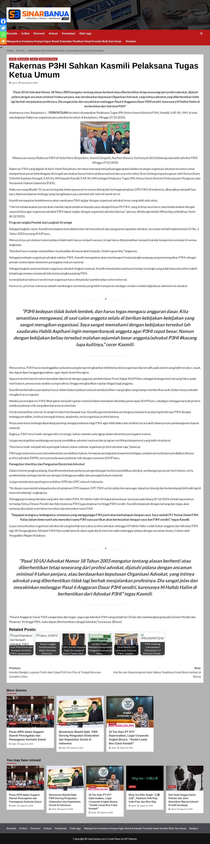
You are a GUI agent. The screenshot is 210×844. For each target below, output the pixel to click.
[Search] (201, 34)
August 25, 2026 (26, 744)
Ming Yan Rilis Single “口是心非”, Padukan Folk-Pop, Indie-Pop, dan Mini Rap (144, 798)
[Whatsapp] (3, 34)
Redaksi (131, 41)
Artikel (25, 33)
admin (14, 83)
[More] (3, 41)
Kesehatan (68, 33)
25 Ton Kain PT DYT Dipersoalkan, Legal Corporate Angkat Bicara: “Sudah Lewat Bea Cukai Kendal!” (103, 801)
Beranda (12, 33)
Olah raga (85, 33)
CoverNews (114, 838)
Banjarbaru (23, 59)
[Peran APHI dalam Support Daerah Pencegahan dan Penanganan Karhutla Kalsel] (30, 712)
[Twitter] (3, 28)
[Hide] (1, 47)
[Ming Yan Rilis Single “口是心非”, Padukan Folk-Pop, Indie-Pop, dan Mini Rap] (145, 778)
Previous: (55, 672)
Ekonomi (39, 33)
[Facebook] (3, 21)
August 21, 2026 (186, 809)
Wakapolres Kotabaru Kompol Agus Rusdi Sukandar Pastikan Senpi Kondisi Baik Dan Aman (64, 41)
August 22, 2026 (146, 806)
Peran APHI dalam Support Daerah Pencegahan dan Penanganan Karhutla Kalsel (27, 735)
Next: (157, 672)
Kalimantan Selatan (48, 59)
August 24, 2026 (126, 748)
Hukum (53, 33)
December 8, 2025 (29, 83)
